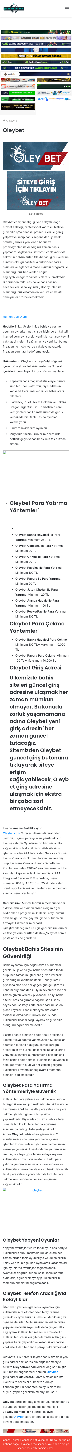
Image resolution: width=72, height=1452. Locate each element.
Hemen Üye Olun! (15, 316)
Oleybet (52, 1372)
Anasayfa (11, 120)
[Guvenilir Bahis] (14, 8)
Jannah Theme (11, 1439)
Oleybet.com (11, 833)
